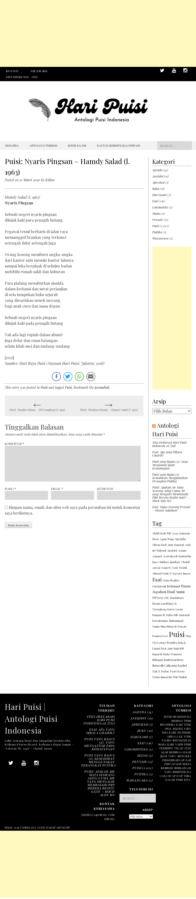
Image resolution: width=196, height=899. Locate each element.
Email (57, 489)
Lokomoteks (160, 207)
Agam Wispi (167, 539)
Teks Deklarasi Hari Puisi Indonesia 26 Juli (169, 444)
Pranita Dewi (160, 636)
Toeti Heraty (177, 671)
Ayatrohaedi (170, 556)
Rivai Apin (167, 648)
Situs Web (105, 489)
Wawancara (160, 238)
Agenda (157, 170)
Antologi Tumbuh (43, 145)
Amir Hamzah (176, 545)
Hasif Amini (176, 591)
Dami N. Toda (170, 567)
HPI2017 (157, 598)
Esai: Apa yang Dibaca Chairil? (167, 453)
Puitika (157, 232)
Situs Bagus (77, 145)
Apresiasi (158, 182)
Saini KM (179, 648)
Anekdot (157, 176)
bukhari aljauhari (170, 562)
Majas (156, 213)
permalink (102, 387)
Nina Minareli (169, 626)
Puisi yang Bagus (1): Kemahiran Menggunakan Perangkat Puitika (170, 477)
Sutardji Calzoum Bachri (169, 665)
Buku (155, 188)
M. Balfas (168, 615)
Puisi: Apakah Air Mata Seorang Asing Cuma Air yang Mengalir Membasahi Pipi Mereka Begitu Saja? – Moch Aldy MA (170, 494)
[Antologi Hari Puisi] (98, 130)
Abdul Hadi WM (161, 533)
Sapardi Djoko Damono (167, 654)
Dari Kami (159, 195)
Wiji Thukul (180, 677)
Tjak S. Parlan (160, 671)
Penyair (157, 220)
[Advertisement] (98, 33)
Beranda (12, 145)
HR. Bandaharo (174, 598)
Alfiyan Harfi (159, 545)
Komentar (14, 444)
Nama (10, 489)
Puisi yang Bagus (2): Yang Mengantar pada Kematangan (170, 464)
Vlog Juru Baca (39, 71)
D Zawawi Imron (180, 573)
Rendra (172, 642)
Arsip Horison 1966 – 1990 (22, 77)
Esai (155, 201)
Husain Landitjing (162, 603)
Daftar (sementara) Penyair (118, 145)
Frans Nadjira (171, 580)
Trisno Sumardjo (162, 677)
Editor (50, 180)
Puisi (44, 387)
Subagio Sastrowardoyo (167, 660)
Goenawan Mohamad (166, 586)
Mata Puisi (12, 71)
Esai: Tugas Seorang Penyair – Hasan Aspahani (171, 508)
